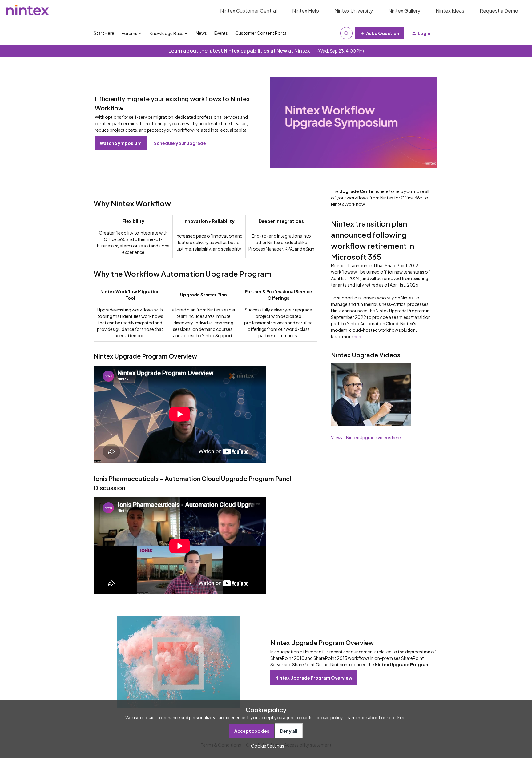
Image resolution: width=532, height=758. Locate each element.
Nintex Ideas (450, 10)
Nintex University (353, 10)
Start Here (104, 33)
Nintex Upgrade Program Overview (313, 677)
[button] (266, 745)
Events (221, 33)
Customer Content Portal (261, 33)
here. (359, 336)
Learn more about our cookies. (376, 717)
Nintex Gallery (404, 10)
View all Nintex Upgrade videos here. (366, 437)
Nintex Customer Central (248, 10)
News (201, 33)
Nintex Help (305, 10)
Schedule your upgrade (180, 143)
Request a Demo (499, 10)
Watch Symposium (121, 143)
